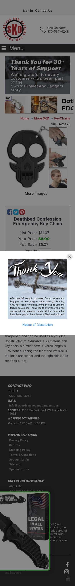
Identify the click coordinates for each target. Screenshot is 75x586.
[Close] (70, 257)
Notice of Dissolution (37, 325)
